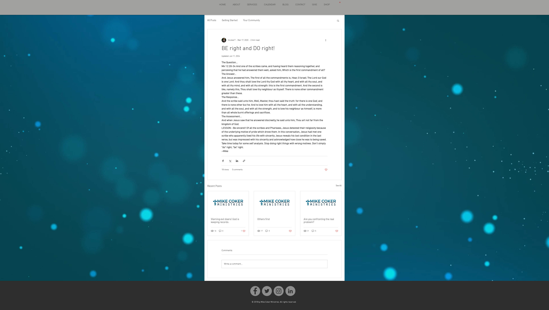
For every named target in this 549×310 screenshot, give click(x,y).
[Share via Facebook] (223, 161)
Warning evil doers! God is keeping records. (225, 221)
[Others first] (274, 202)
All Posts (211, 20)
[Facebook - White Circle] (255, 291)
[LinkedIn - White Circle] (290, 291)
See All (339, 186)
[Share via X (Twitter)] (230, 161)
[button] (339, 2)
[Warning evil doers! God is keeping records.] (228, 202)
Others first (263, 219)
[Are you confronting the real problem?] (321, 202)
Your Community (251, 20)
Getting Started (229, 20)
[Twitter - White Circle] (267, 291)
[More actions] (325, 40)
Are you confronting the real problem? (319, 221)
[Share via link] (244, 161)
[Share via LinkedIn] (237, 161)
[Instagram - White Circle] (279, 291)
